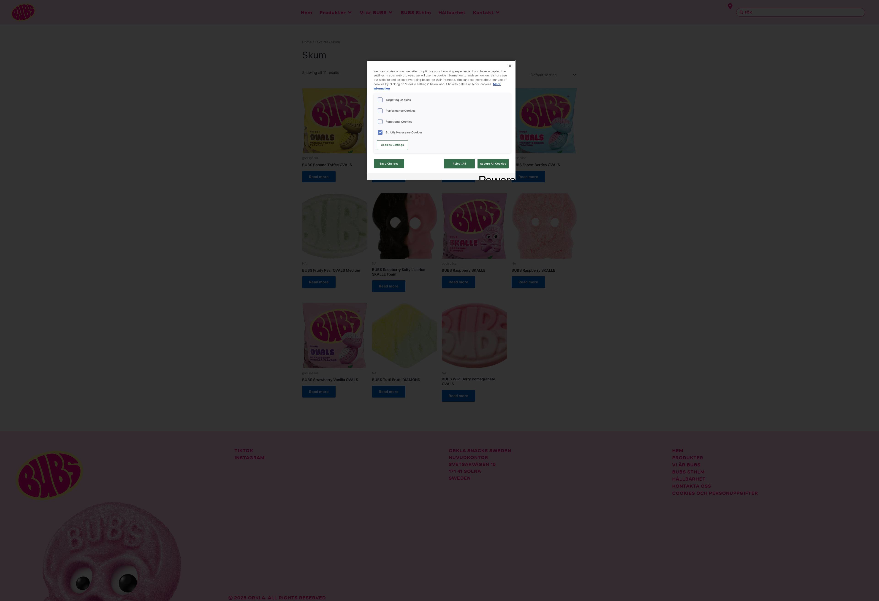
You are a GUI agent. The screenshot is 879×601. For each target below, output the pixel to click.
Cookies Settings (392, 144)
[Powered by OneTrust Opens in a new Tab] (495, 177)
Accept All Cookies (493, 163)
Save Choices (389, 163)
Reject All (459, 163)
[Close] (510, 66)
